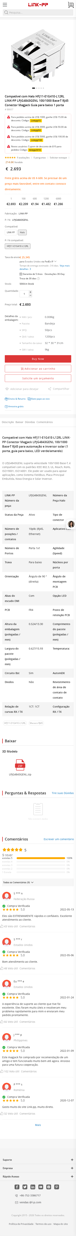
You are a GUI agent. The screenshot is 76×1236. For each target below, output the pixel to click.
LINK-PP (11, 232)
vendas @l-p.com (30, 1202)
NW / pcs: (27, 317)
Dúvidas (30, 422)
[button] (33, 88)
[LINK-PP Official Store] (38, 4)
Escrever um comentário (59, 839)
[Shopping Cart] (71, 5)
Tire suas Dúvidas (63, 793)
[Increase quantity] (31, 292)
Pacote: (26, 323)
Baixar (19, 422)
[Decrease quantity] (31, 295)
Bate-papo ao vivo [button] (40, 398)
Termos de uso (43, 1224)
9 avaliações (23, 157)
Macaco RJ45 (36, 723)
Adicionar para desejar (24, 389)
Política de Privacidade (21, 1224)
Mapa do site (60, 1224)
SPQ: (24, 330)
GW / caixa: (28, 349)
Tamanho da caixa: (32, 343)
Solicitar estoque (58, 157)
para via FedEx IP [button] (37, 261)
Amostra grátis (16, 406)
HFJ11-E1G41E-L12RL (17, 246)
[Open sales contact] (71, 524)
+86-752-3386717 (30, 1195)
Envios (11, 398)
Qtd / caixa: (28, 336)
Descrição (8, 422)
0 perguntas (40, 157)
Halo (22, 232)
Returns (22, 398)
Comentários (45, 422)
